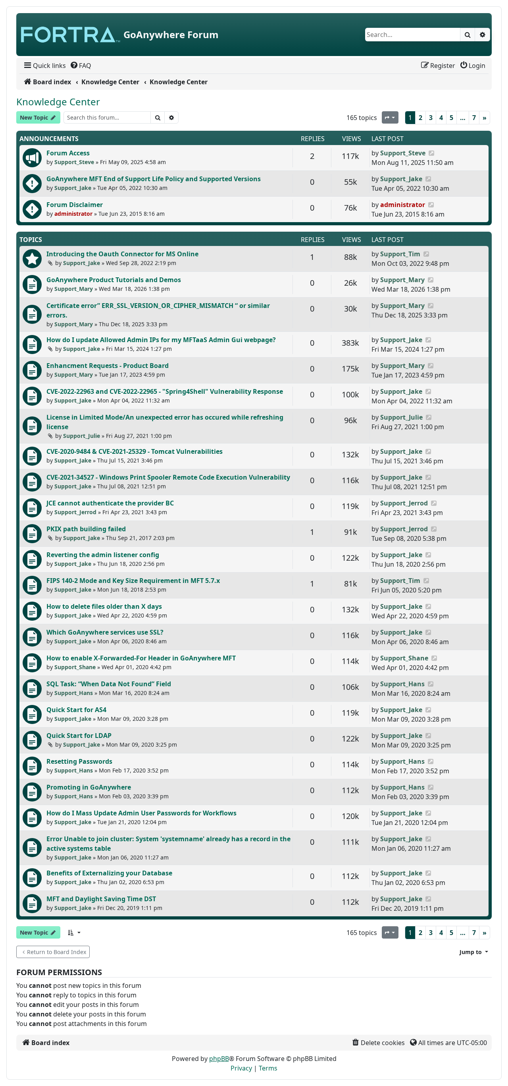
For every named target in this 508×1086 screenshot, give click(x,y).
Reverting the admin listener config (102, 554)
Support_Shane (75, 667)
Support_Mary (73, 288)
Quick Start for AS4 (76, 709)
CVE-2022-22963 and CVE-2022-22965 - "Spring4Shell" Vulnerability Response (164, 391)
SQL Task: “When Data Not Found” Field (108, 683)
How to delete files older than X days (104, 606)
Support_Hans (73, 693)
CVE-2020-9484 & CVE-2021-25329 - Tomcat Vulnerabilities (134, 451)
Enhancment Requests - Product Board (107, 365)
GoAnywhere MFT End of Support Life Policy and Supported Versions (153, 178)
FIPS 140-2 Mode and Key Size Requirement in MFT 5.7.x (133, 580)
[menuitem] (44, 65)
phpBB (219, 1058)
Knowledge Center (58, 101)
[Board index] (70, 34)
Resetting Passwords (79, 761)
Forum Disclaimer (74, 204)
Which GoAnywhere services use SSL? (105, 632)
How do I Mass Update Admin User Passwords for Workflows (141, 813)
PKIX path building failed (86, 529)
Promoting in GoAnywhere (88, 787)
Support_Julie (81, 435)
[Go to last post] (431, 153)
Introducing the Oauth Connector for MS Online (122, 254)
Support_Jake (72, 188)
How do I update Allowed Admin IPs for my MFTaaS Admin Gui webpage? (161, 339)
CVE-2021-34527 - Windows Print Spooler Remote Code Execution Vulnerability (168, 477)
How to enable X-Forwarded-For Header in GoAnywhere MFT (141, 658)
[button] (74, 932)
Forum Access (68, 153)
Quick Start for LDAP (79, 735)
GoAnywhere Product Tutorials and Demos (113, 279)
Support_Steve (74, 162)
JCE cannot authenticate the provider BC (110, 503)
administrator (73, 213)
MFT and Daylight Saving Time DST (101, 898)
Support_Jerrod (75, 512)
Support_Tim (400, 254)
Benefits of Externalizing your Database (109, 873)
